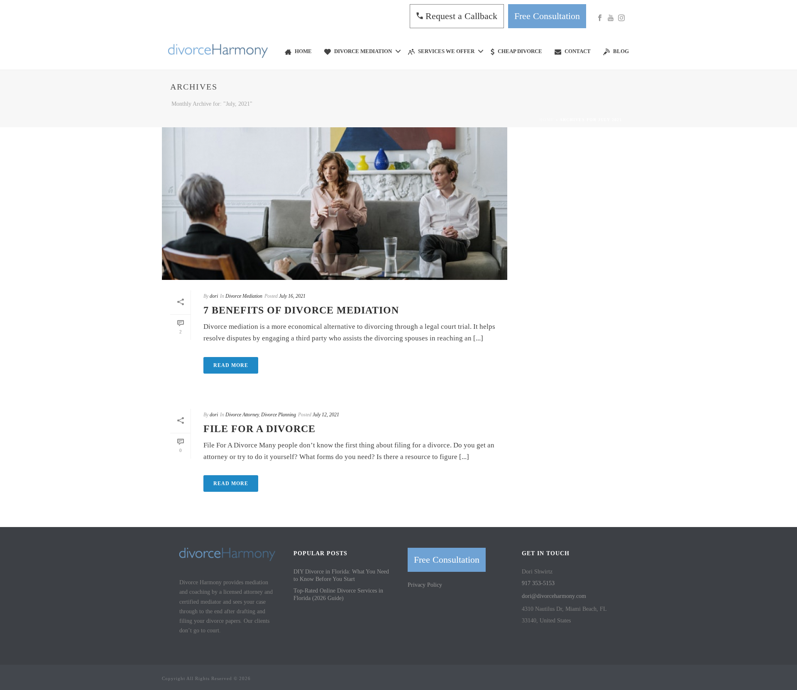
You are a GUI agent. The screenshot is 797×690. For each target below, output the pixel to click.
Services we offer (446, 51)
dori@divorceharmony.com (554, 596)
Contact (578, 51)
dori (214, 296)
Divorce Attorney (242, 415)
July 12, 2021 (326, 415)
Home (303, 51)
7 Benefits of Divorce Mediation (301, 310)
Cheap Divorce (520, 51)
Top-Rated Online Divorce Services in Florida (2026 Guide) (338, 594)
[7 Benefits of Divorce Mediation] (334, 203)
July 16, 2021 (292, 296)
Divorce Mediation (363, 51)
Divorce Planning (278, 415)
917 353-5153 (538, 583)
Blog (621, 51)
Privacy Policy (425, 585)
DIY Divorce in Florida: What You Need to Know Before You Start (341, 575)
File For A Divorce (259, 428)
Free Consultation (547, 16)
